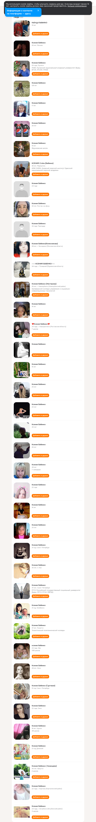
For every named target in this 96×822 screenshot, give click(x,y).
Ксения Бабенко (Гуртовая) (43, 685)
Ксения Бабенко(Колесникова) (45, 243)
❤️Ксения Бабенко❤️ (41, 324)
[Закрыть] (38, 10)
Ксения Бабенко (39, 43)
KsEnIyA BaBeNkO (39, 22)
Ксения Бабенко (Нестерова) (44, 284)
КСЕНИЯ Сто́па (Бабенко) (43, 163)
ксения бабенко (38, 645)
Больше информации (77, 6)
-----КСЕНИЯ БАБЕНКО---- (43, 264)
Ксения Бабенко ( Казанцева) (44, 766)
